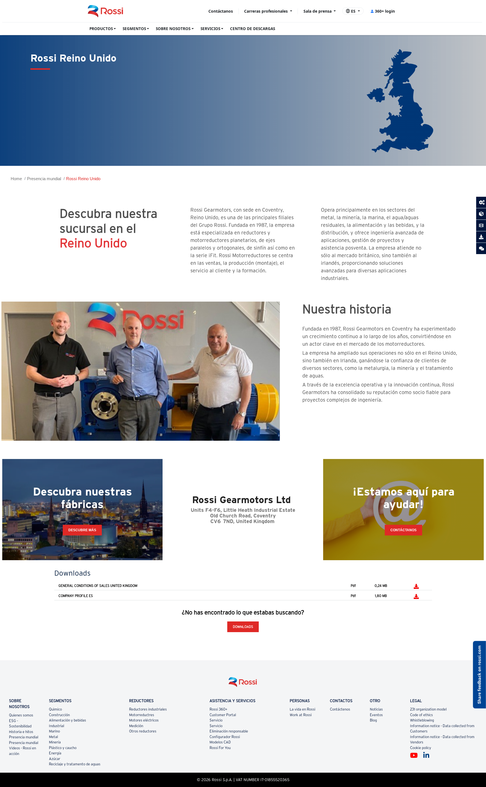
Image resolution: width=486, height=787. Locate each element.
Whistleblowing (422, 720)
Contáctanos (220, 11)
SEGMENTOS (134, 28)
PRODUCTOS (101, 28)
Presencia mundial (44, 178)
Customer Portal (223, 715)
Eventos (376, 715)
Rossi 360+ (219, 709)
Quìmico (55, 709)
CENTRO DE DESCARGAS (252, 28)
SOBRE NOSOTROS (173, 28)
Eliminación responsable (229, 731)
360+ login (385, 11)
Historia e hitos (21, 732)
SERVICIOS (210, 28)
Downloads (243, 626)
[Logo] (243, 684)
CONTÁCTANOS (403, 530)
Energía (55, 753)
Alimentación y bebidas (67, 720)
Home (16, 178)
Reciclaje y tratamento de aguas (74, 764)
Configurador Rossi (225, 737)
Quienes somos (21, 715)
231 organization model (428, 709)
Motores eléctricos (144, 720)
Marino (54, 731)
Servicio (216, 720)
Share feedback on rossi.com (479, 674)
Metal (53, 737)
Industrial (56, 726)
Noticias (376, 709)
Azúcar (54, 759)
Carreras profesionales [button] (266, 11)
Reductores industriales (148, 709)
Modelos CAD (220, 742)
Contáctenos (340, 709)
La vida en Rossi (302, 709)
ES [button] (353, 11)
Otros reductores (142, 731)
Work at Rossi (301, 715)
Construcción (59, 715)
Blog (373, 720)
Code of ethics (421, 715)
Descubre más (82, 530)
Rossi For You (220, 748)
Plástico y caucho (62, 748)
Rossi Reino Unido (83, 178)
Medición (136, 726)
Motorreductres (141, 715)
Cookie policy (420, 748)
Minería (55, 742)
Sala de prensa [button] (318, 11)
